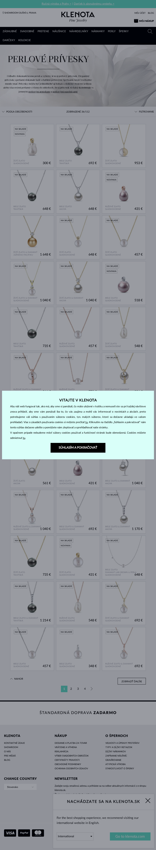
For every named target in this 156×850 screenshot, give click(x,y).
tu (86, 422)
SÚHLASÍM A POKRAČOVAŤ (78, 447)
